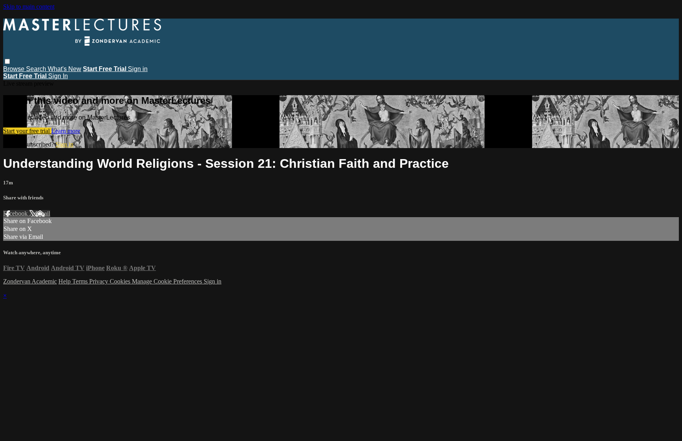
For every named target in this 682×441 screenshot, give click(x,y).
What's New (64, 69)
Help (65, 281)
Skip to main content (28, 6)
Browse (14, 69)
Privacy (99, 281)
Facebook (16, 213)
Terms (80, 281)
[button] (7, 61)
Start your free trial (27, 131)
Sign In (58, 76)
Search (37, 69)
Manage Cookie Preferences (168, 281)
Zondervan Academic (30, 281)
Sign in (138, 69)
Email (43, 213)
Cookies (121, 281)
